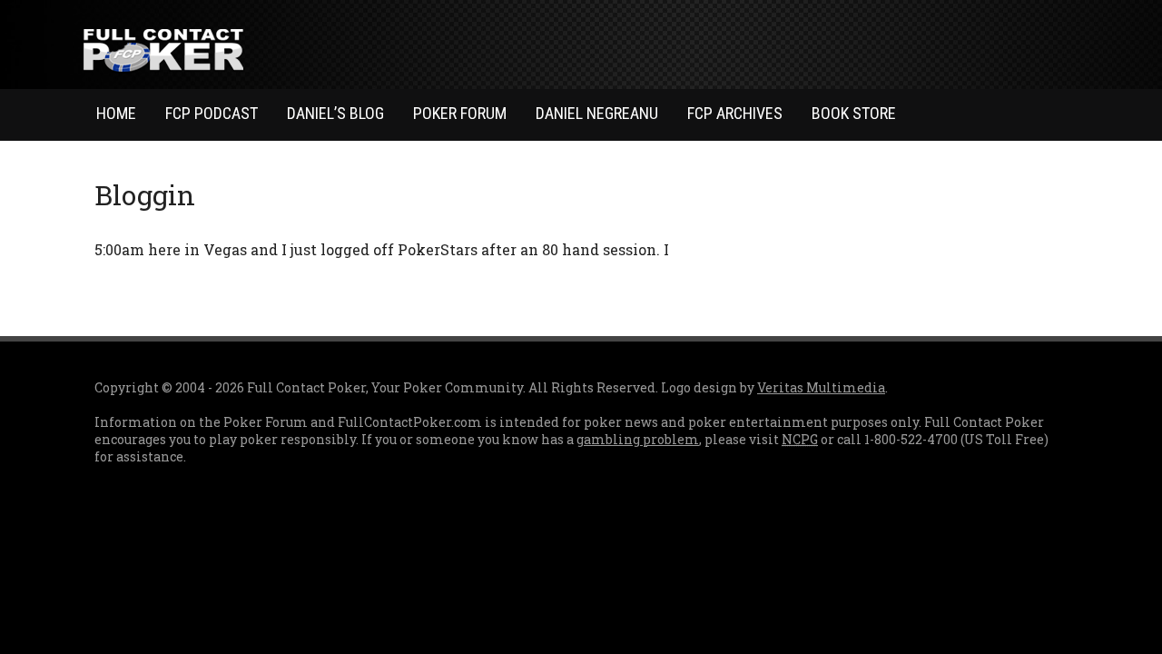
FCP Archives (735, 113)
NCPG (800, 439)
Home (116, 113)
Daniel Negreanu (597, 113)
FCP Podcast (211, 113)
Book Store (854, 113)
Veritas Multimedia (821, 387)
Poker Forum (460, 113)
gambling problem (637, 439)
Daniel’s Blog (335, 113)
